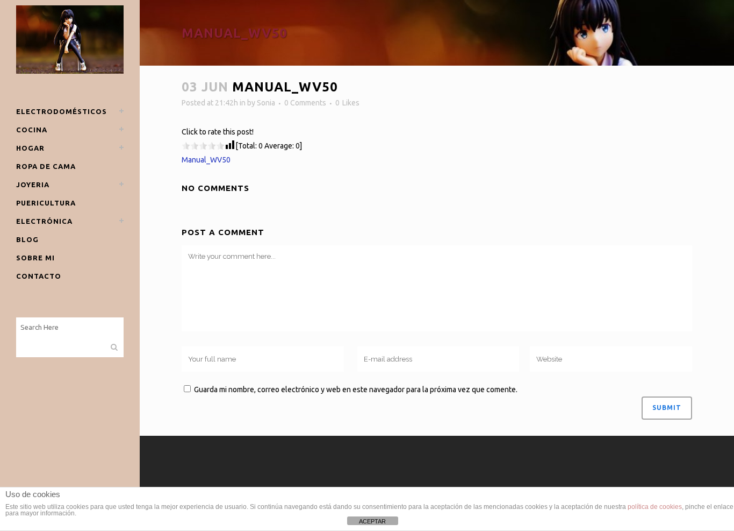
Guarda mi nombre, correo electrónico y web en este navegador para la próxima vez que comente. (355, 389)
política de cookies (655, 507)
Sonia (266, 102)
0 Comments (305, 102)
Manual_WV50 (206, 159)
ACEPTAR (372, 521)
